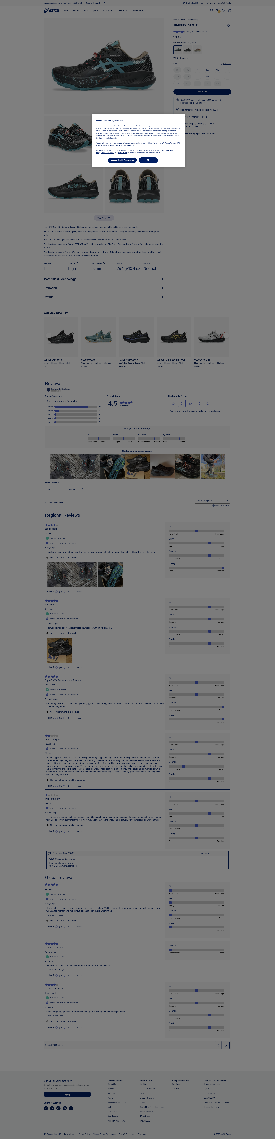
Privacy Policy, (164, 150)
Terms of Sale (122, 153)
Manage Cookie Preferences (122, 160)
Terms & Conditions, (108, 153)
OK (148, 160)
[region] (138, 140)
